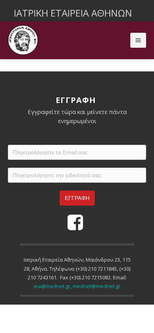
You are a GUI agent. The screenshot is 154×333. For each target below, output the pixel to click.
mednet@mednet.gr (96, 286)
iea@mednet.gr (52, 286)
